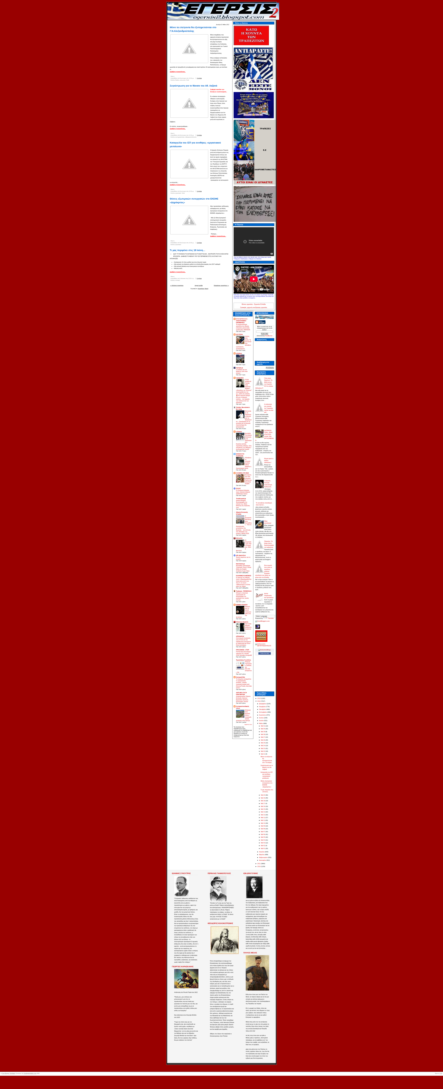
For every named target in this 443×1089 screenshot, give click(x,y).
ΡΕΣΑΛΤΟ (239, 538)
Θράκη (177, 80)
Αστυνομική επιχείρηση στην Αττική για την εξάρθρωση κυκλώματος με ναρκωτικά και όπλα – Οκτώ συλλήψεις (243, 641)
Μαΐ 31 (263, 726)
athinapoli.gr (240, 636)
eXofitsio (239, 353)
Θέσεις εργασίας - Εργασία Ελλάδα (254, 304)
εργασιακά (178, 193)
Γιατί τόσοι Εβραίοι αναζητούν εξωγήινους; (248, 627)
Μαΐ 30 (263, 729)
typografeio (240, 378)
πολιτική (177, 280)
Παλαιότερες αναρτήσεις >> (221, 285)
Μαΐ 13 (263, 815)
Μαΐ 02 (263, 845)
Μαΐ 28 (263, 734)
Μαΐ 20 (263, 795)
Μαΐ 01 (263, 848)
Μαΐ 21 (263, 754)
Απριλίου (262, 852)
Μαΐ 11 (263, 820)
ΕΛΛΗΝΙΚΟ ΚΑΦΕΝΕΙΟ (243, 576)
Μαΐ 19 (263, 798)
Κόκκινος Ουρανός (242, 622)
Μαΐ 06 (263, 834)
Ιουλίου (261, 718)
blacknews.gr (240, 564)
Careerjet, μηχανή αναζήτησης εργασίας (253, 307)
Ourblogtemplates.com (30, 1073)
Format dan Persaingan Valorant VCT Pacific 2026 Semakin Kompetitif (244, 653)
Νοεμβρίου (262, 706)
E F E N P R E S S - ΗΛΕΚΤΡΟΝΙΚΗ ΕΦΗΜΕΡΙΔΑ (242, 320)
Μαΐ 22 (263, 751)
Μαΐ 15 (263, 809)
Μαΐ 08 (263, 829)
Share (172, 76)
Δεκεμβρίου (262, 704)
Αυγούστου (262, 715)
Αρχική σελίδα (199, 285)
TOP (441, 1073)
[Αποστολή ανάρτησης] (204, 78)
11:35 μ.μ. (191, 191)
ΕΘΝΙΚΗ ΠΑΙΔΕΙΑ (242, 605)
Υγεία (187, 80)
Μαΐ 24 (263, 745)
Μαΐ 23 (263, 748)
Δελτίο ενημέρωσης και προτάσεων (268, 595)
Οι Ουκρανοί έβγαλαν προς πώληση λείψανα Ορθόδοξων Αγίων (243, 492)
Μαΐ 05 (263, 837)
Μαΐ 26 (263, 740)
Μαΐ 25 (263, 743)
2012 (259, 701)
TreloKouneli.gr (241, 498)
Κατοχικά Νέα (240, 677)
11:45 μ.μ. (191, 135)
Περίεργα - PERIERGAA (243, 591)
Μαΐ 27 (263, 737)
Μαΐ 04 (263, 840)
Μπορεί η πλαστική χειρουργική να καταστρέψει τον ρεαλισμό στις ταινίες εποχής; (242, 596)
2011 (259, 863)
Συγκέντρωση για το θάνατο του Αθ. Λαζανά (193, 85)
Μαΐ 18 (263, 801)
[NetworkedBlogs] (264, 650)
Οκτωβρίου (262, 709)
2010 (259, 866)
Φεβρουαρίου (263, 857)
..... (246, 355)
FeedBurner (268, 336)
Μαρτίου (262, 854)
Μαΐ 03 (263, 843)
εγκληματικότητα (179, 137)
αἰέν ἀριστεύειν (241, 555)
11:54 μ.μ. (191, 78)
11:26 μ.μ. (191, 242)
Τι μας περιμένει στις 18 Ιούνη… (187, 250)
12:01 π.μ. (191, 278)
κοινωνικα (182, 80)
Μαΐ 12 (263, 817)
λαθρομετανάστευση (190, 137)
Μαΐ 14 (263, 812)
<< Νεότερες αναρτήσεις (176, 285)
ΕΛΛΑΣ (238, 488)
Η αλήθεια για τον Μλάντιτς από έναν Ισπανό (242, 371)
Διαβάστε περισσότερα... (178, 72)
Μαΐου (261, 723)
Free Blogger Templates (8, 1073)
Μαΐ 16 (263, 806)
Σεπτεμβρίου (263, 712)
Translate (271, 618)
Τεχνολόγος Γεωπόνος (243, 660)
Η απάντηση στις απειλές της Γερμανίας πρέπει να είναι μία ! (268, 408)
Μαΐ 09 (263, 826)
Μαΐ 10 (263, 823)
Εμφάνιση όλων (248, 724)
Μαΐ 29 (263, 731)
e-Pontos (239, 431)
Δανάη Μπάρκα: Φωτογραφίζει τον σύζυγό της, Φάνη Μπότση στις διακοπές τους (243, 504)
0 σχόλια (199, 78)
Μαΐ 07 (263, 831)
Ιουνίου (261, 720)
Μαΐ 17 (263, 803)
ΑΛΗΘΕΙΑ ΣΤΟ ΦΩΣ (242, 473)
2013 (259, 698)
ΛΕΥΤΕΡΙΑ (239, 334)
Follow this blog (264, 653)
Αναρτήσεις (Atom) (203, 288)
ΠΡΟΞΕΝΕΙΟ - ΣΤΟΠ (242, 650)
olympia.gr (239, 368)
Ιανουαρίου (262, 860)
